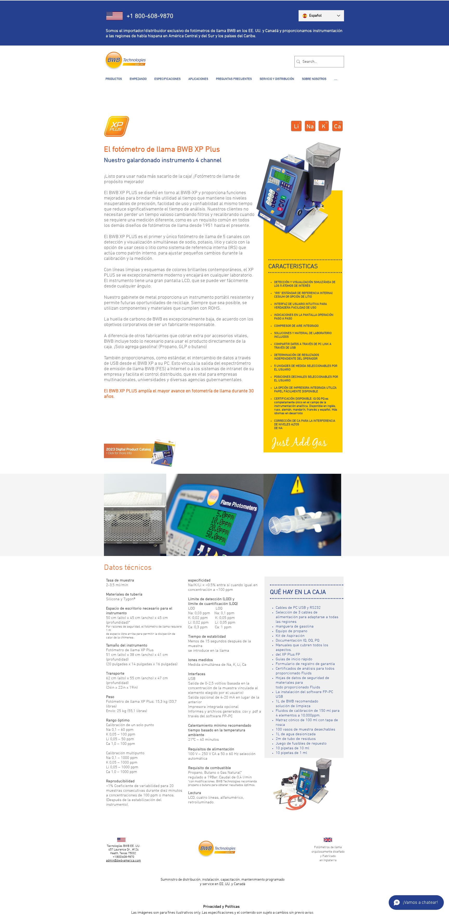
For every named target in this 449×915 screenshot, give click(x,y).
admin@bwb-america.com (123, 860)
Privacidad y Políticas (221, 906)
